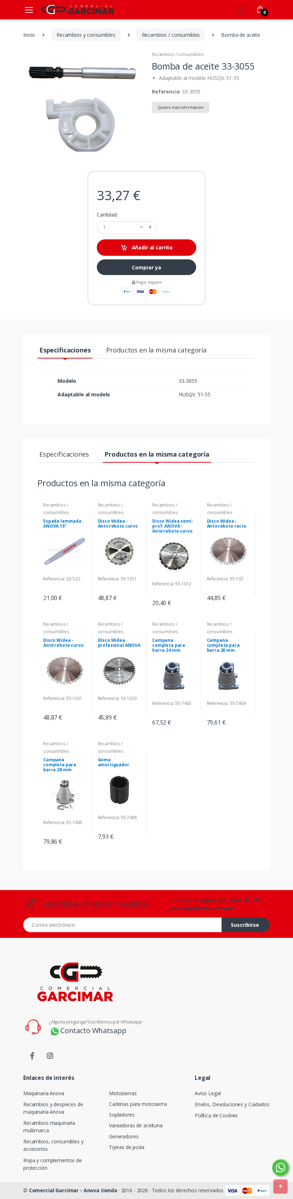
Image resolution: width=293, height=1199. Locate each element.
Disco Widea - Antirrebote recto (227, 523)
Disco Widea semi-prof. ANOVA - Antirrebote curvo (172, 526)
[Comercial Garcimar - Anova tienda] (67, 9)
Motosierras (122, 1093)
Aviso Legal (207, 1093)
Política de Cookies (216, 1115)
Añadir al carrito (151, 247)
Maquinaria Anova (43, 1093)
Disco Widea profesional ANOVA (119, 642)
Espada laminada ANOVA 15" (62, 523)
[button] (241, 9)
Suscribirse (245, 924)
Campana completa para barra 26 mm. (223, 645)
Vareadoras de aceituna (136, 1125)
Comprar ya (146, 267)
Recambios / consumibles (178, 54)
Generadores (123, 1136)
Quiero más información (181, 107)
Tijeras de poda (126, 1147)
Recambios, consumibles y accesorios (53, 1145)
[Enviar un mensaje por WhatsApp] (280, 1167)
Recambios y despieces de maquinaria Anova (53, 1108)
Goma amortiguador (113, 762)
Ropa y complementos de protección (52, 1164)
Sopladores (122, 1114)
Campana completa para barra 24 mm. (168, 645)
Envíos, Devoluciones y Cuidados (232, 1104)
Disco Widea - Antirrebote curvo (118, 523)
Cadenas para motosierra (138, 1104)
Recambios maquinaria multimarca (49, 1126)
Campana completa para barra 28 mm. (59, 765)
